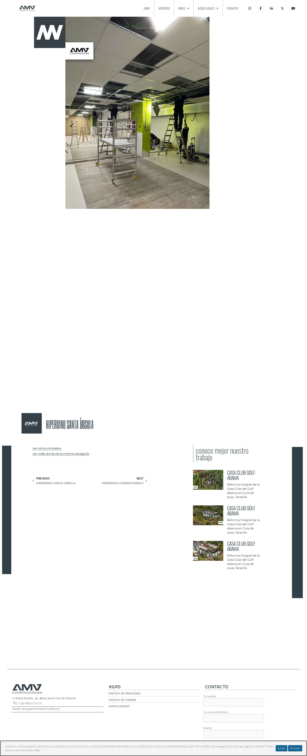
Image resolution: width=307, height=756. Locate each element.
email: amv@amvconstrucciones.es (36, 708)
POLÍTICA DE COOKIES (122, 700)
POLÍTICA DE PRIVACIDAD (125, 693)
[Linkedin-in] (271, 8)
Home (147, 8)
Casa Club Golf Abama (241, 475)
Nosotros (164, 8)
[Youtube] (293, 8)
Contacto (232, 8)
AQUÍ (37, 750)
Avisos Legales (206, 8)
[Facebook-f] (260, 8)
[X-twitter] (282, 8)
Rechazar (295, 748)
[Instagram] (249, 8)
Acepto (281, 748)
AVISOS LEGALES (119, 706)
